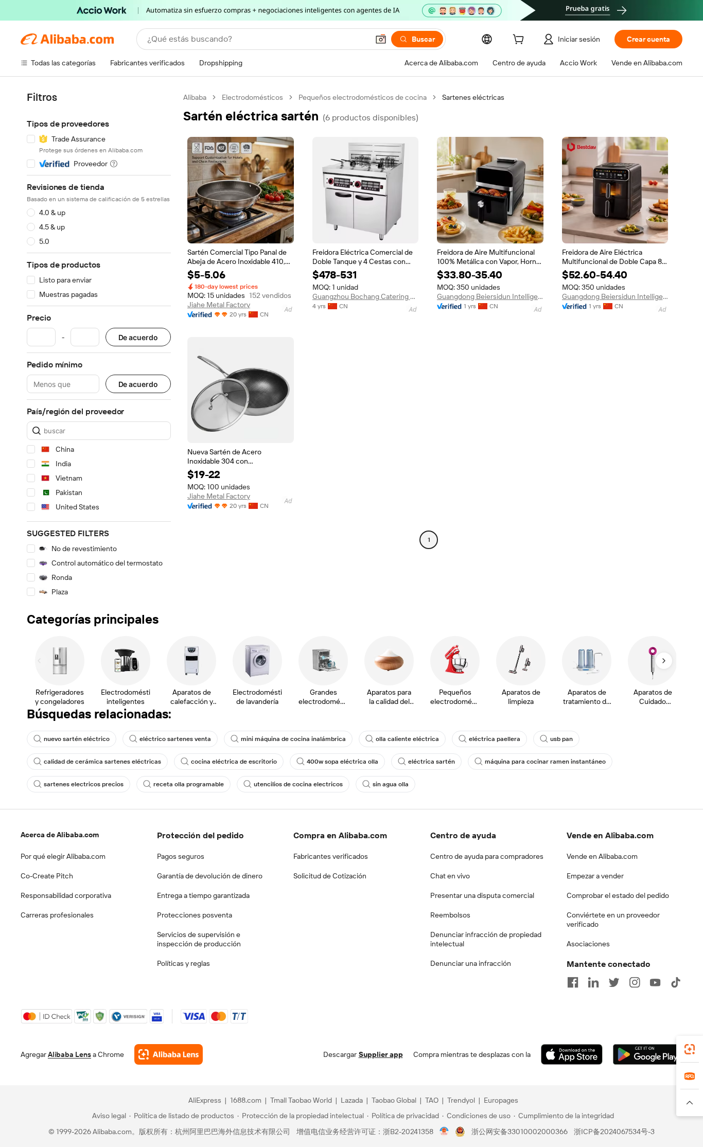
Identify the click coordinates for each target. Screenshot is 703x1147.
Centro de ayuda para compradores (486, 856)
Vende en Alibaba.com (602, 856)
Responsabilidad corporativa (66, 895)
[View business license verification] (444, 1131)
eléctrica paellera (494, 739)
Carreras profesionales (57, 915)
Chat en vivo (450, 876)
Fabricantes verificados (330, 856)
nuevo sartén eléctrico (77, 739)
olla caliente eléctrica (407, 739)
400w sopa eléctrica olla (342, 761)
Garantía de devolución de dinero (209, 876)
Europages (501, 1100)
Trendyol (461, 1100)
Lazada (352, 1100)
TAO (431, 1100)
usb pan (561, 739)
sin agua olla (391, 784)
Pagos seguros (180, 856)
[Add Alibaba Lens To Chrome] (168, 1054)
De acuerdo (138, 337)
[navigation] (99, 344)
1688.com (245, 1100)
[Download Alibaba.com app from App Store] (572, 1054)
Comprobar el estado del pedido (618, 895)
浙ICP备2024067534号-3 (614, 1131)
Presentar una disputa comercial (482, 895)
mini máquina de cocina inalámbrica (293, 739)
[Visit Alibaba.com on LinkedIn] (593, 982)
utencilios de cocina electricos (298, 784)
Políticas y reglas (183, 963)
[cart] (520, 41)
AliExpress (204, 1100)
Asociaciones (588, 944)
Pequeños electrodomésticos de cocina (362, 97)
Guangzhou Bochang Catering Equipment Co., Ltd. (365, 296)
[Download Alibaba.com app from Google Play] (647, 1054)
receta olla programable (188, 784)
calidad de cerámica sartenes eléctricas (102, 761)
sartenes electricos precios (84, 784)
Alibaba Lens (69, 1054)
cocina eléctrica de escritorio (234, 761)
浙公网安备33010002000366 (519, 1131)
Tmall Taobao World (301, 1100)
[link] (689, 1049)
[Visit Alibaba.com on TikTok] (676, 982)
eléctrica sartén (431, 761)
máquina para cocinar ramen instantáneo (545, 761)
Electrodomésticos (252, 97)
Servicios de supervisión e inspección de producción (199, 939)
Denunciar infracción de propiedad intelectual (485, 939)
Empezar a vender (595, 876)
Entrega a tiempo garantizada (203, 895)
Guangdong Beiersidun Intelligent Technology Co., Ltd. (490, 296)
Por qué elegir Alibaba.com (63, 856)
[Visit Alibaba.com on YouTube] (655, 982)
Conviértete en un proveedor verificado (613, 919)
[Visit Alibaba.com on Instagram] (634, 982)
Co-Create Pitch (47, 876)
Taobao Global (394, 1100)
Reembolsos (450, 915)
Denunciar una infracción (470, 963)
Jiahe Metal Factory (218, 305)
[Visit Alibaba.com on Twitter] (614, 982)
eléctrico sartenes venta (175, 739)
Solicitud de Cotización (329, 876)
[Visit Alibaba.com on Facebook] (573, 982)
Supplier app (381, 1054)
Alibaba (194, 97)
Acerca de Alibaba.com (60, 835)
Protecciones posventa (194, 915)
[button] (381, 39)
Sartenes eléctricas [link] (473, 97)
